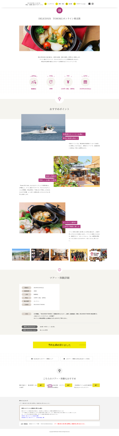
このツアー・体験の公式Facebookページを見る (78, 359)
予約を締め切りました (59, 345)
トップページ (50, 3)
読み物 (70, 3)
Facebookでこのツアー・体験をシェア (43, 359)
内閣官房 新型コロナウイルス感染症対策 (29, 415)
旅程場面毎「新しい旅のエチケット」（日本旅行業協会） (32, 417)
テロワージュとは (81, 3)
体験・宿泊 (61, 3)
